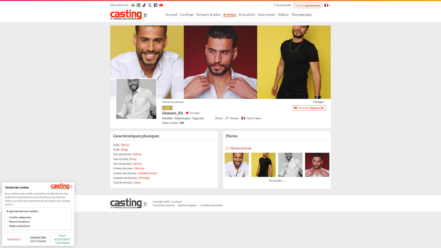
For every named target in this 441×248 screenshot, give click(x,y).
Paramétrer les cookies (38, 239)
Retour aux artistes (173, 101)
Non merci (14, 239)
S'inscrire (307, 5)
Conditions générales (211, 205)
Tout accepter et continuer (62, 239)
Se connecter (284, 5)
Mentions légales (187, 205)
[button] (328, 5)
